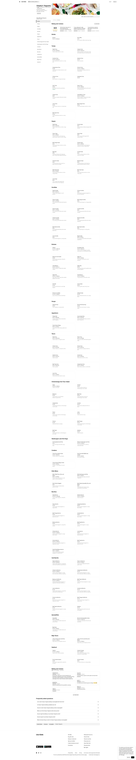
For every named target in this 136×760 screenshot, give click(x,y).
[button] (68, 701)
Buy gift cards (71, 736)
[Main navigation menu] (19, 1)
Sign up (114, 1)
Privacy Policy (70, 752)
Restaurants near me (88, 734)
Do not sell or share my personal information (92, 752)
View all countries (87, 739)
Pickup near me (87, 741)
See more (97, 23)
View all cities (86, 736)
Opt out (128, 757)
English (86, 747)
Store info (39, 13)
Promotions (70, 745)
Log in (110, 1)
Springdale (51, 724)
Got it (133, 757)
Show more (76, 694)
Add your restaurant (72, 739)
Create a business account (73, 743)
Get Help (70, 734)
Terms (76, 752)
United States (39, 724)
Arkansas (46, 724)
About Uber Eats (87, 743)
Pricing (80, 752)
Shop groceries (87, 745)
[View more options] (98, 5)
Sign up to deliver (71, 741)
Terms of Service (81, 754)
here (123, 754)
